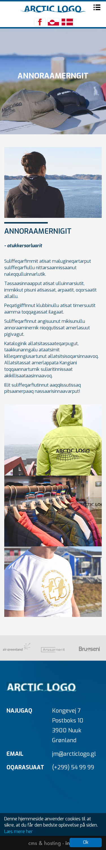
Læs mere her (18, 831)
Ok (85, 842)
